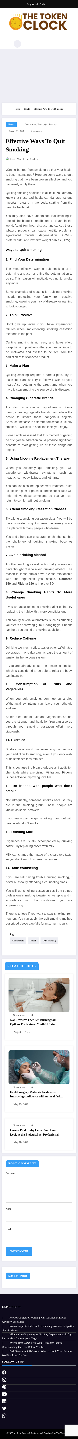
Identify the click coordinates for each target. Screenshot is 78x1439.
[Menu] (7, 44)
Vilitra (50, 772)
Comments (10, 1173)
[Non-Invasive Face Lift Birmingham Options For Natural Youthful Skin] (39, 994)
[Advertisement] (39, 75)
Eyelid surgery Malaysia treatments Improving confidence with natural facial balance (36, 1095)
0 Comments (36, 131)
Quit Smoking (50, 124)
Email (8, 1229)
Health (11, 124)
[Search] (17, 44)
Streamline (19, 1015)
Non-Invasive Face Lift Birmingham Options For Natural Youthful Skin (33, 1022)
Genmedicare (30, 124)
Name (8, 1208)
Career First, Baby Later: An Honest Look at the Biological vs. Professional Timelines (34, 1133)
